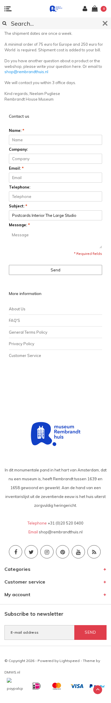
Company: (18, 149)
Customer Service (25, 355)
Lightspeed (69, 660)
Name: (16, 130)
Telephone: (19, 187)
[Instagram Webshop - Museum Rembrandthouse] (47, 551)
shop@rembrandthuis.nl (26, 71)
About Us (17, 309)
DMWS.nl (12, 672)
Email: (16, 168)
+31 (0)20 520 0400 (65, 523)
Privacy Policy (21, 343)
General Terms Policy (28, 332)
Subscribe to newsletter (33, 614)
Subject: (18, 206)
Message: (19, 224)
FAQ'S (14, 320)
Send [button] (55, 270)
